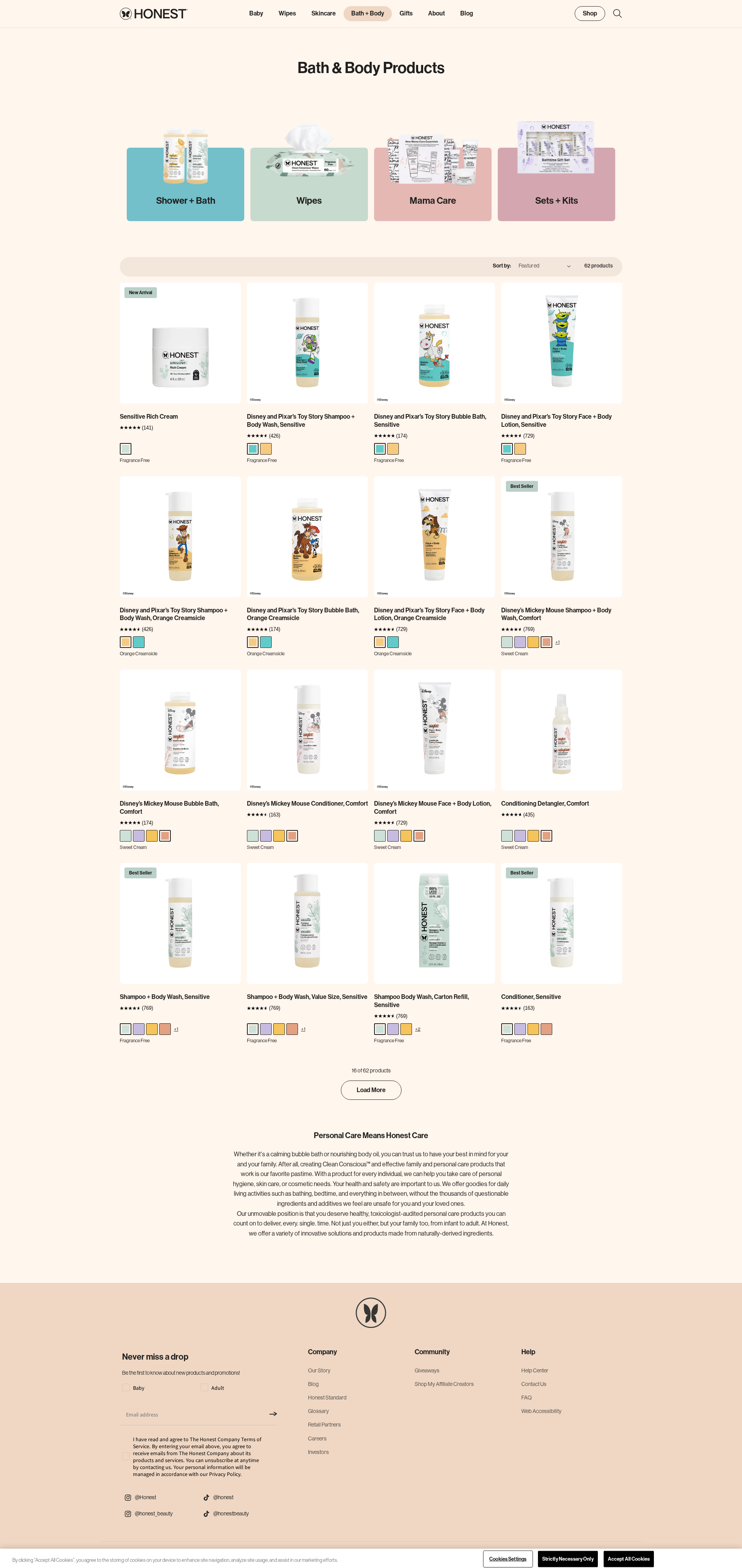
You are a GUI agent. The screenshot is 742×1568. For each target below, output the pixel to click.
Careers (317, 1438)
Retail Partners (324, 1424)
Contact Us (533, 1384)
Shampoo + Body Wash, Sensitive (165, 996)
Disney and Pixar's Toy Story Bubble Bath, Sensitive (430, 420)
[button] (613, 13)
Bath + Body (367, 13)
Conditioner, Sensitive (531, 996)
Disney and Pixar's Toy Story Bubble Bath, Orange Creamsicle (303, 614)
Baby (256, 13)
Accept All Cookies (629, 1559)
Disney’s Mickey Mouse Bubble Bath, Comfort (169, 807)
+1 (557, 642)
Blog (313, 1384)
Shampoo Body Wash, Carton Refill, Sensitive (421, 1001)
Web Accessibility (541, 1411)
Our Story (319, 1370)
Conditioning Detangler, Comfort (545, 803)
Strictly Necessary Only (568, 1559)
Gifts (406, 13)
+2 (417, 1029)
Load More (371, 1090)
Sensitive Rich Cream (149, 416)
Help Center (534, 1370)
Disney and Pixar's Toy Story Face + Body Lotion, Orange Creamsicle (429, 614)
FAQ (526, 1397)
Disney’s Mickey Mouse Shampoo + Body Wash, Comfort (556, 614)
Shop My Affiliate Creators (444, 1384)
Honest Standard (327, 1397)
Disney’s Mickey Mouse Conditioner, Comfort (307, 803)
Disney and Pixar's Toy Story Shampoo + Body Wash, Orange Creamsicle (174, 614)
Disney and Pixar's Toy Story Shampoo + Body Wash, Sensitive (301, 420)
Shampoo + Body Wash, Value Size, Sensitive (307, 996)
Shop (590, 13)
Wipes (287, 13)
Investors (318, 1452)
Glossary (318, 1411)
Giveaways (427, 1370)
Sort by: (502, 265)
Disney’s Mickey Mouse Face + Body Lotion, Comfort (432, 807)
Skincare (323, 13)
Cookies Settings (507, 1559)
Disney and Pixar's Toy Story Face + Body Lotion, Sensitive (556, 420)
